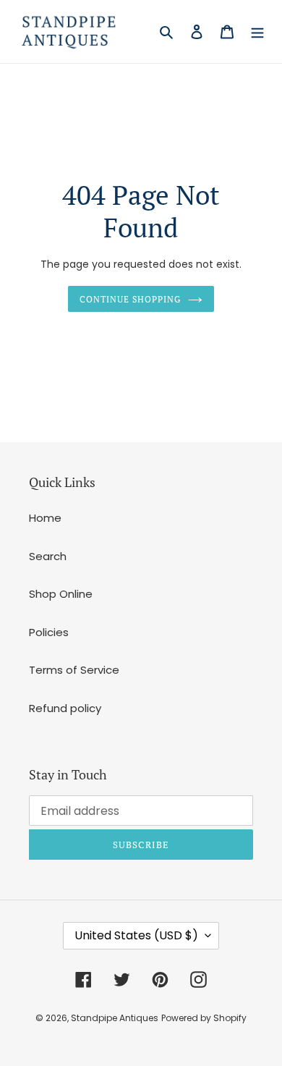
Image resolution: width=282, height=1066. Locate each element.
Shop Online (61, 593)
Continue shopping (130, 299)
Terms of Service (74, 669)
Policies (49, 632)
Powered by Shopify (204, 1018)
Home (45, 517)
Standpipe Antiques (114, 1018)
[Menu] (257, 31)
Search (48, 556)
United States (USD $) (136, 935)
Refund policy (65, 708)
